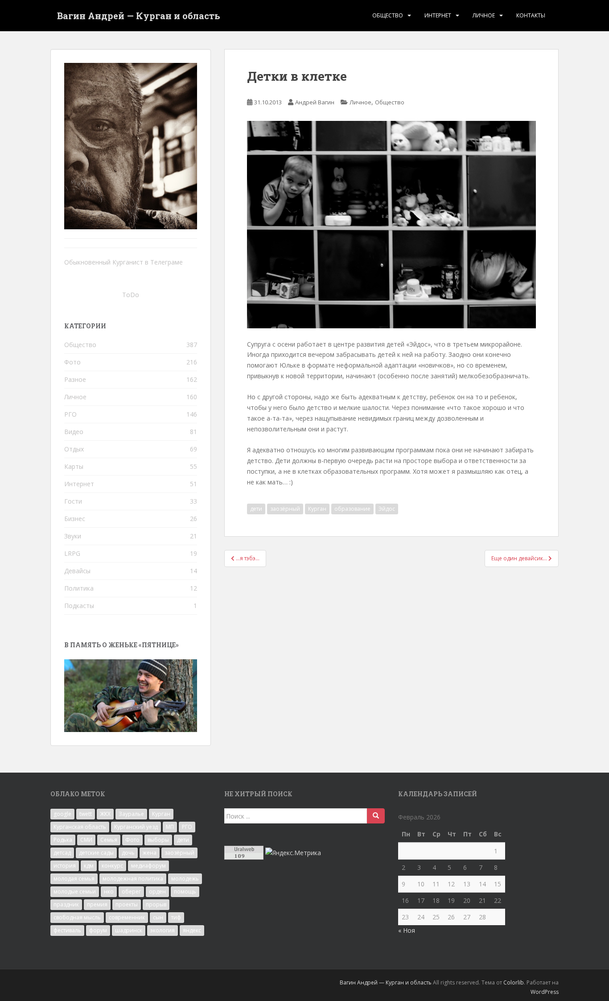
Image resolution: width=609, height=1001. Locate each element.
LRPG (72, 553)
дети (256, 509)
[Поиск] (376, 815)
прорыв (156, 904)
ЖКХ (105, 814)
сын (158, 917)
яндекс (192, 930)
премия (97, 904)
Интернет (437, 15)
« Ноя (406, 930)
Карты (73, 466)
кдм (89, 865)
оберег (131, 891)
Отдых (74, 449)
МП (170, 827)
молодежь (185, 878)
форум (98, 930)
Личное (484, 15)
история (64, 865)
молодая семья (74, 878)
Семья (108, 840)
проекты (126, 904)
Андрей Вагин (314, 102)
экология (162, 930)
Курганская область (79, 827)
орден (157, 891)
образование (352, 509)
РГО (70, 414)
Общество (387, 15)
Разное (75, 379)
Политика (79, 588)
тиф (176, 917)
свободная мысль (77, 917)
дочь (128, 852)
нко (109, 891)
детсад (62, 852)
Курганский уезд (136, 827)
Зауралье (131, 814)
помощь (185, 891)
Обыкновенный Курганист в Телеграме (123, 262)
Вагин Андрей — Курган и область (138, 15)
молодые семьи (74, 891)
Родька (62, 840)
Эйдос (387, 509)
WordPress (545, 992)
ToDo (130, 294)
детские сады (96, 852)
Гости (73, 501)
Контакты (530, 15)
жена (149, 852)
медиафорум (148, 865)
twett (85, 814)
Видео (73, 431)
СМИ (86, 840)
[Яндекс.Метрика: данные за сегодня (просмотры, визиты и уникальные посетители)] (293, 853)
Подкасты (79, 605)
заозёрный (285, 509)
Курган (317, 509)
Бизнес (74, 518)
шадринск (128, 930)
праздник (66, 904)
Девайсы (77, 571)
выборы (158, 840)
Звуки (72, 536)
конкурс (112, 865)
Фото (72, 362)
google (62, 814)
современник (127, 917)
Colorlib (513, 982)
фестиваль (67, 930)
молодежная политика (133, 878)
